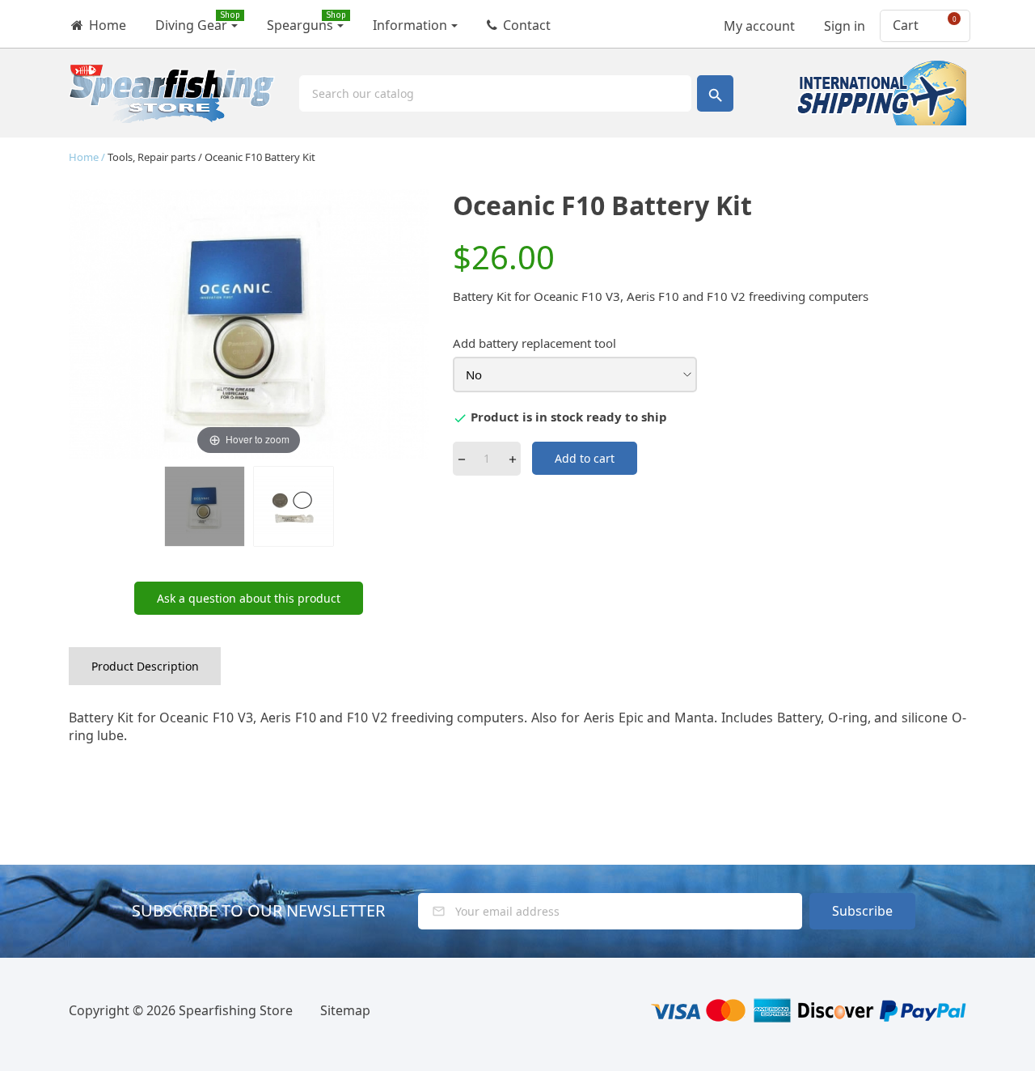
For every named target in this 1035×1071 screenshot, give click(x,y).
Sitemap (345, 1010)
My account (757, 20)
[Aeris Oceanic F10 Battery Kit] (204, 506)
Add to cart (585, 458)
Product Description (145, 666)
